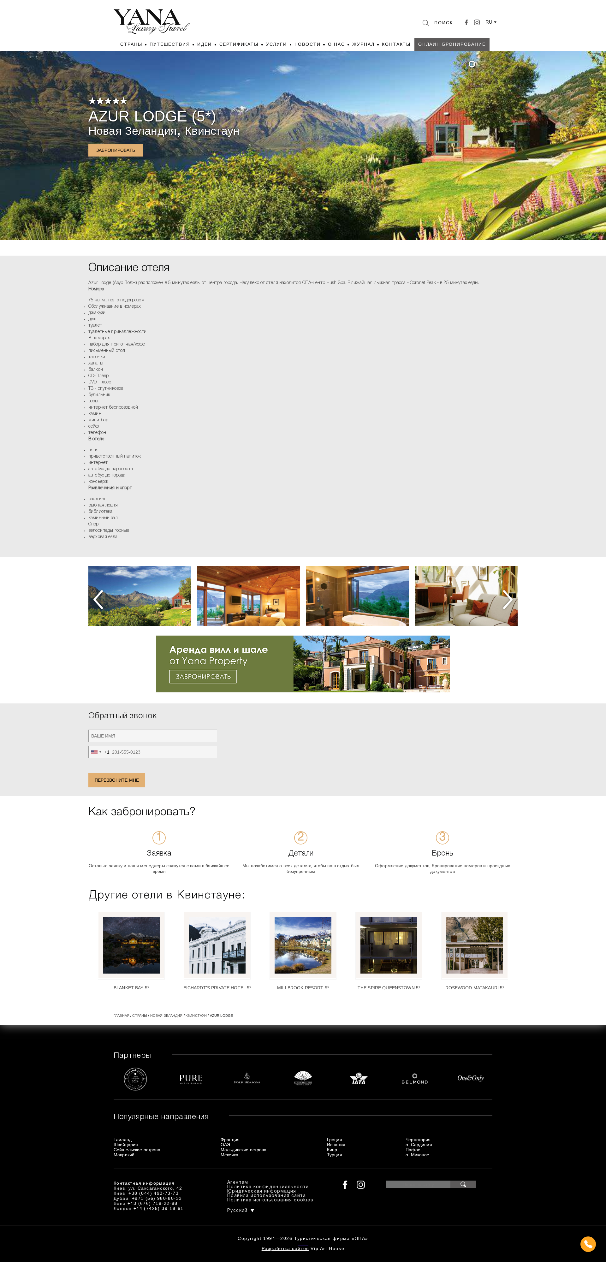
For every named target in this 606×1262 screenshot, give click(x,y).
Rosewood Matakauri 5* (474, 987)
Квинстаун (212, 130)
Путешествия (170, 44)
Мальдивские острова (244, 1149)
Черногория (418, 1139)
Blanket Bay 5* (131, 987)
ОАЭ (225, 1144)
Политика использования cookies (270, 1200)
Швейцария (126, 1144)
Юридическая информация (261, 1191)
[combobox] (99, 752)
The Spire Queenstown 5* (389, 987)
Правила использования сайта (266, 1196)
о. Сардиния (419, 1144)
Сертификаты (238, 44)
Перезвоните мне (117, 780)
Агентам (237, 1183)
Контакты (396, 44)
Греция (334, 1139)
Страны (131, 44)
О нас (336, 44)
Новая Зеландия (132, 130)
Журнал (363, 44)
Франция (230, 1139)
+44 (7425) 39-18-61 (159, 1208)
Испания (336, 1144)
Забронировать (115, 150)
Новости (307, 44)
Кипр (332, 1149)
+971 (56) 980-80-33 (157, 1198)
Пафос (413, 1149)
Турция (334, 1154)
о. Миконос (417, 1154)
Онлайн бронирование (452, 44)
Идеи (204, 44)
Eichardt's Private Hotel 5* (217, 987)
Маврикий (124, 1154)
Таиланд (123, 1139)
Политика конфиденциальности (268, 1187)
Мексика (229, 1154)
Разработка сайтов (285, 1248)
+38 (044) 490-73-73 (153, 1193)
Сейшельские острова (137, 1149)
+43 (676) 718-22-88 (153, 1203)
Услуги (276, 44)
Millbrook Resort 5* (303, 987)
